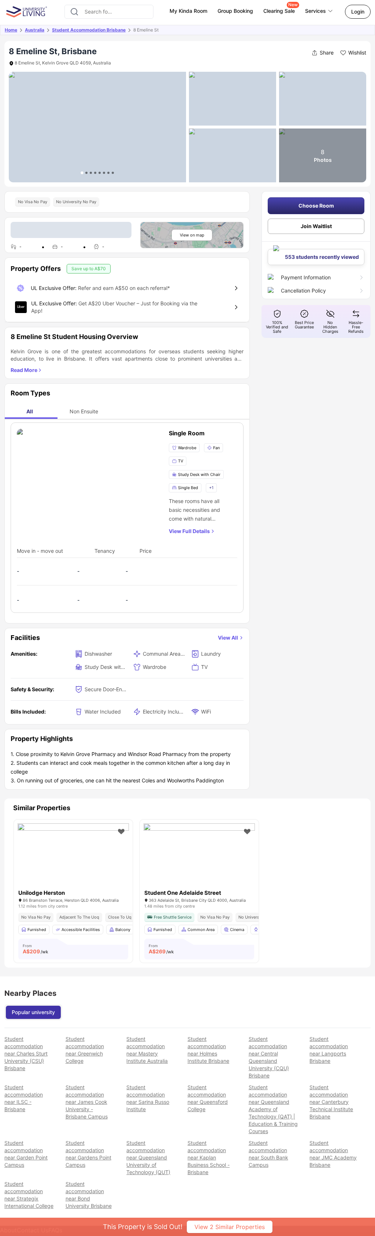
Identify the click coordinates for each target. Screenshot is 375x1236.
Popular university (33, 1012)
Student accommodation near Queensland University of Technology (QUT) (148, 1157)
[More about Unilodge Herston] (73, 860)
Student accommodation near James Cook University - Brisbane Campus (87, 1102)
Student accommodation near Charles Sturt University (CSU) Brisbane (26, 1053)
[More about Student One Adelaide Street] (199, 860)
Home (11, 30)
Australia (34, 30)
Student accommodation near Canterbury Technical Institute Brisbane (331, 1102)
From (35, 948)
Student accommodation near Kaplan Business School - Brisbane (209, 1157)
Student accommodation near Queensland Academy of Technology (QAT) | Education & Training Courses (273, 1109)
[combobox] (109, 11)
